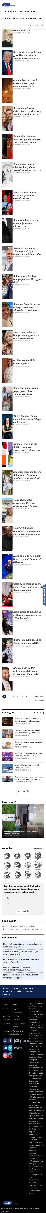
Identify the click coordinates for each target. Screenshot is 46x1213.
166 (31, 770)
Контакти (7, 1023)
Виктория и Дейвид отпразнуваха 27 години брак (27, 279)
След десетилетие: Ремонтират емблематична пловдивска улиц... (17, 968)
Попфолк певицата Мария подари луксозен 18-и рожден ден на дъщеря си (27, 139)
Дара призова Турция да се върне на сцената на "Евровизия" (27, 614)
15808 (28, 33)
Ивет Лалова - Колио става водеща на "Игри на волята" (27, 419)
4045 (28, 453)
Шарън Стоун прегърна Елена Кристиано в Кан (27, 641)
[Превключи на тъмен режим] (42, 24)
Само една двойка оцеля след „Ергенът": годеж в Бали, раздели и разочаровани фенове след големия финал (28, 586)
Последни (8, 712)
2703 (28, 257)
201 (31, 747)
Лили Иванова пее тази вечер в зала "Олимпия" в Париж (27, 558)
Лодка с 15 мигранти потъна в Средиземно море (27, 766)
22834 (28, 173)
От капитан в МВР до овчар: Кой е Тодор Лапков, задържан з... (20, 953)
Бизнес (8, 18)
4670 (28, 313)
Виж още (22, 791)
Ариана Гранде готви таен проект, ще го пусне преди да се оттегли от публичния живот (27, 83)
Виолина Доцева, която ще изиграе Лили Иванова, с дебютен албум (27, 307)
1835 (31, 758)
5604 (28, 621)
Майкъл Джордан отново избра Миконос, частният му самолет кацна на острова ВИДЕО (28, 530)
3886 (28, 201)
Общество (27, 988)
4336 (28, 285)
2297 (28, 89)
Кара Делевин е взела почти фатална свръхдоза (25, 223)
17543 (28, 229)
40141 (28, 117)
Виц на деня (9, 921)
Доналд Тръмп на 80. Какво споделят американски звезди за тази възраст (26, 447)
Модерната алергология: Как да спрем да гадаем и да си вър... (21, 832)
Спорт (23, 18)
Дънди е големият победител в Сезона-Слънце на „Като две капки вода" (25, 670)
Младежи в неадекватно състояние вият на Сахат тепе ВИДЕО (22, 945)
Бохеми (29, 991)
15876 (17, 836)
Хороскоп (7, 848)
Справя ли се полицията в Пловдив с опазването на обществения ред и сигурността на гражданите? (22, 889)
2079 (28, 61)
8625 (28, 677)
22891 (28, 647)
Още (40, 18)
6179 (28, 341)
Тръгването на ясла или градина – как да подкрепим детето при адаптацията (28, 733)
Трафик (18, 991)
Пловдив (9, 11)
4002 (28, 565)
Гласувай (22, 911)
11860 (28, 145)
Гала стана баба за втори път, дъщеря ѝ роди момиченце (26, 335)
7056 (28, 367)
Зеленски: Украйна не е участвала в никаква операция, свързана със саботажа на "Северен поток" (29, 779)
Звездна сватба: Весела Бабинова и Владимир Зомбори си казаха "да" (27, 474)
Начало (5, 988)
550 (31, 782)
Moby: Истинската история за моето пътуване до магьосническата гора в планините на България (27, 195)
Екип (15, 1004)
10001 (28, 593)
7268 (28, 537)
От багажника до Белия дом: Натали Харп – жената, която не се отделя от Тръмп (27, 55)
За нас (5, 1004)
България (19, 11)
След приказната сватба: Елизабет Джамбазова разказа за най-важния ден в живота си (27, 167)
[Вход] (31, 25)
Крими (16, 18)
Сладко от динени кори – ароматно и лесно (29, 743)
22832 (28, 481)
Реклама (6, 1009)
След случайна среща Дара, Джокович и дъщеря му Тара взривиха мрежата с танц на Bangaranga (25, 391)
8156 (28, 397)
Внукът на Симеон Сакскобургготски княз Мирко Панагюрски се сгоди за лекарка (27, 111)
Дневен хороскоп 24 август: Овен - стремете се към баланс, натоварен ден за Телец (29, 756)
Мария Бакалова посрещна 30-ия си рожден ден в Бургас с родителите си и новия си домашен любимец (27, 502)
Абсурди (6, 994)
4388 (28, 425)
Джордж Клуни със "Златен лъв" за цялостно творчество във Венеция (27, 251)
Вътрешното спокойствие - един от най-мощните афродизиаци (28, 719)
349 (31, 724)
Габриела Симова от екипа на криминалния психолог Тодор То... (21, 961)
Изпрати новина (44, 595)
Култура (32, 18)
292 (31, 735)
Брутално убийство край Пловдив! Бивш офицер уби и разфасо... (20, 976)
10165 (28, 509)
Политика (30, 11)
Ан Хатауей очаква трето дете (24, 362)
